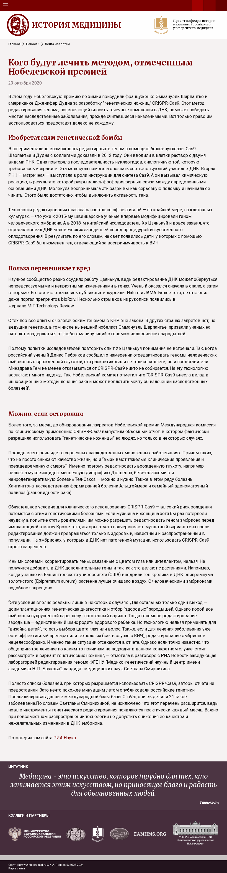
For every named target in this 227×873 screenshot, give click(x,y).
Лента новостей (57, 44)
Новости (32, 44)
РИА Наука (64, 737)
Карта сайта (16, 868)
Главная (14, 44)
